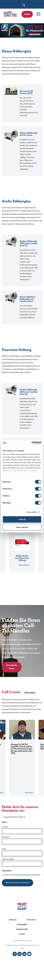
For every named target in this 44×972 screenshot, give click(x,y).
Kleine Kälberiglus (16, 51)
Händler (27, 14)
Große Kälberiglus (16, 201)
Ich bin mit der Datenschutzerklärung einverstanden (22, 875)
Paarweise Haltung (16, 350)
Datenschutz (31, 920)
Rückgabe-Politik (22, 929)
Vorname (5, 827)
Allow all (22, 519)
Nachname (5, 837)
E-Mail (4, 849)
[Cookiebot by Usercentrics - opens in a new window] (31, 442)
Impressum (13, 920)
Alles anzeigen (29, 693)
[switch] (38, 489)
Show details (32, 512)
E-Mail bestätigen (8, 859)
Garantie (22, 934)
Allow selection (22, 527)
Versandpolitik (22, 924)
